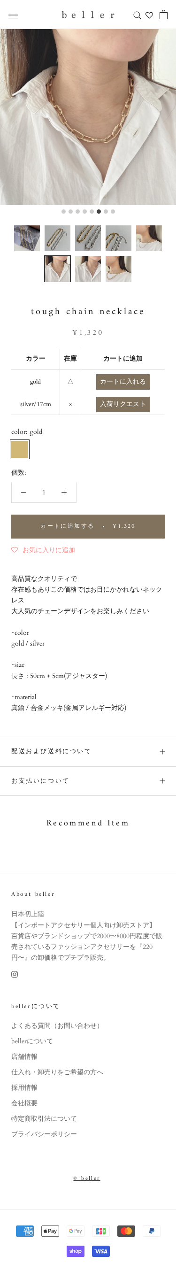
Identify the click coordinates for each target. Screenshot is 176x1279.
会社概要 (24, 1103)
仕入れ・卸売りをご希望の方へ (57, 1072)
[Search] (137, 15)
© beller (86, 1179)
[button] (27, 238)
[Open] (13, 14)
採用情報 (24, 1087)
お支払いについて (40, 781)
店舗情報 (24, 1056)
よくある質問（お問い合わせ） (57, 1025)
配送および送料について (51, 751)
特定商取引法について (44, 1118)
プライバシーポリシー (44, 1134)
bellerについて (32, 1041)
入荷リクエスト (123, 404)
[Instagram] (14, 973)
